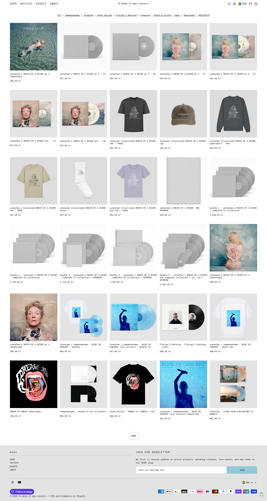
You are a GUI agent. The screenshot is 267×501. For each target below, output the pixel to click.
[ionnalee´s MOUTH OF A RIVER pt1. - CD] (83, 113)
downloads (189, 15)
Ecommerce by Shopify (73, 496)
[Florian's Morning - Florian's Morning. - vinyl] (183, 317)
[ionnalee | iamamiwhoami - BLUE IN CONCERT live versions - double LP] (133, 317)
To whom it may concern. (134, 3)
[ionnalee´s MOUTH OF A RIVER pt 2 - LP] (183, 46)
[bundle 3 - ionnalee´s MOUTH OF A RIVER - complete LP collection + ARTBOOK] (83, 248)
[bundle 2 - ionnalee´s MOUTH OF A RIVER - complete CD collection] (33, 248)
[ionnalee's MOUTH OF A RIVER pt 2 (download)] (233, 248)
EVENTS (13, 466)
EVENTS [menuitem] (41, 3)
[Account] (234, 3)
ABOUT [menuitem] (54, 3)
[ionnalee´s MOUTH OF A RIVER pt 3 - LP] (83, 46)
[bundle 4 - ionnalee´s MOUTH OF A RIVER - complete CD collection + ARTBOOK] (133, 248)
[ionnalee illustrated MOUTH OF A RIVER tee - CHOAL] (133, 113)
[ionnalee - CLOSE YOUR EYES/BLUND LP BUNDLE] (233, 384)
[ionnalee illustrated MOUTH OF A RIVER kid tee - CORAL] (133, 180)
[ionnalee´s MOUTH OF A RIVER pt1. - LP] (33, 113)
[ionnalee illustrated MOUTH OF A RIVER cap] (183, 113)
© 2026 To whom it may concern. (28, 496)
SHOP (12, 459)
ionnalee (88, 15)
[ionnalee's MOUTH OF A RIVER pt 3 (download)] (33, 46)
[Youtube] (19, 482)
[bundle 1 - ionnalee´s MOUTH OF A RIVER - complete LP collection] (233, 180)
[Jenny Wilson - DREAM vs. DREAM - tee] (133, 384)
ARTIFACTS (204, 15)
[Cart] (256, 3)
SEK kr (247, 3)
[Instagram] (12, 482)
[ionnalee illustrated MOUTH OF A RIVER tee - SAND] (33, 180)
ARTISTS (14, 463)
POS (52, 496)
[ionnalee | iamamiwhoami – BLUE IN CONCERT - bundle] (83, 317)
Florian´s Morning (126, 15)
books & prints (162, 15)
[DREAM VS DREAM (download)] (33, 384)
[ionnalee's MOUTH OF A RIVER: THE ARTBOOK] (183, 180)
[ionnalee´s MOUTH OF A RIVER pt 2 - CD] (233, 46)
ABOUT (13, 470)
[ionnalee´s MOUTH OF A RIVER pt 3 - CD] (133, 46)
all (59, 15)
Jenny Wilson (104, 15)
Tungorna (145, 15)
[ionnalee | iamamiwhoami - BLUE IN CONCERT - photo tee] (233, 317)
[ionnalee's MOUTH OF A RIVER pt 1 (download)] (33, 317)
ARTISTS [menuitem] (26, 3)
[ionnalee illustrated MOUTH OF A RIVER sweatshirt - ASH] (233, 113)
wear (177, 15)
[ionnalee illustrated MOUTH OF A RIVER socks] (83, 180)
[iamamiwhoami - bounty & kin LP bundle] (83, 384)
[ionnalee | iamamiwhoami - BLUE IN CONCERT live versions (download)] (183, 384)
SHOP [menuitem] (13, 3)
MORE (133, 436)
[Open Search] (229, 3)
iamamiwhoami (72, 15)
